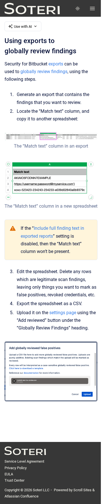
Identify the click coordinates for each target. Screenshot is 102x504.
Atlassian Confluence (22, 496)
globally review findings (43, 71)
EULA (9, 474)
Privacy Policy (16, 468)
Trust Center (14, 480)
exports (55, 64)
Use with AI (23, 26)
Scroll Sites (82, 490)
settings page (62, 312)
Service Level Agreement (24, 461)
